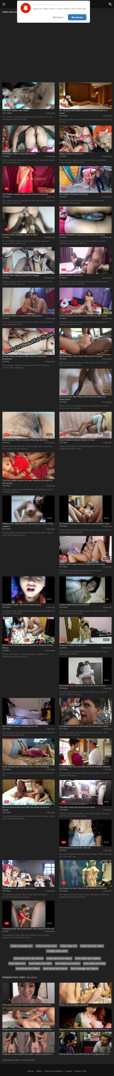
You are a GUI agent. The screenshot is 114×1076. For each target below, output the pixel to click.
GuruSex (31, 977)
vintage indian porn (57, 951)
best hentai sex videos (55, 968)
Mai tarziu (58, 17)
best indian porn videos (88, 958)
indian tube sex (69, 946)
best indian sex (17, 963)
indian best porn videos (59, 958)
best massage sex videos (84, 968)
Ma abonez (77, 17)
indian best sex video (92, 946)
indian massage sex (21, 946)
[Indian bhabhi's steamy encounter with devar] (85, 220)
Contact (68, 1071)
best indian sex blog (94, 963)
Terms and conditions (53, 1071)
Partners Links (80, 1071)
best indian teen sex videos (28, 958)
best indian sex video (40, 963)
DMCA (39, 1071)
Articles (30, 1071)
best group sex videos (27, 968)
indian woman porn (46, 946)
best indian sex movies (68, 963)
